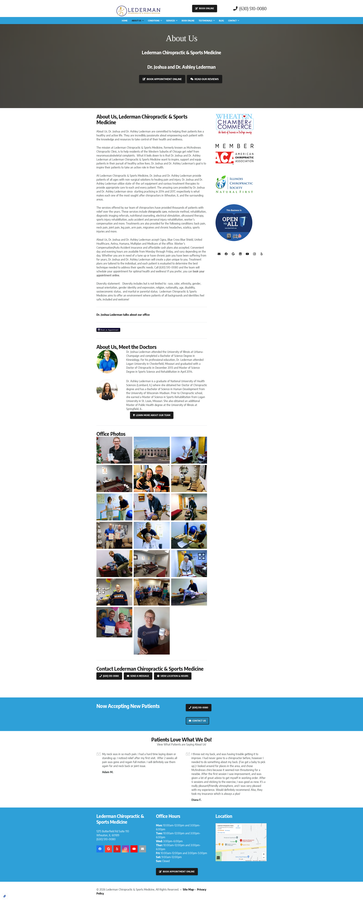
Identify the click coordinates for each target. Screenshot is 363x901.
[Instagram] (254, 254)
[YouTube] (247, 254)
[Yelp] (261, 254)
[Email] (219, 254)
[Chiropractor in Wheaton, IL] (241, 842)
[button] (143, 20)
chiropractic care (157, 211)
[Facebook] (226, 254)
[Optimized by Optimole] (5, 896)
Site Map (188, 889)
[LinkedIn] (240, 254)
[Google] (233, 254)
